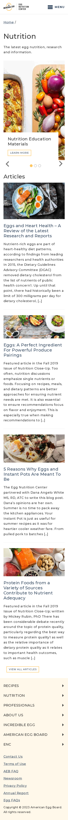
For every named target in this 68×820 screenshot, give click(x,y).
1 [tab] (32, 166)
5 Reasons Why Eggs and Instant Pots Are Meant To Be (32, 474)
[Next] (61, 164)
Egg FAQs (11, 800)
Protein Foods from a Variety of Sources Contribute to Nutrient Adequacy (28, 590)
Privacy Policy (15, 786)
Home (8, 22)
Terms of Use (14, 764)
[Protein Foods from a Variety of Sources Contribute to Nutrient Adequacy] (34, 562)
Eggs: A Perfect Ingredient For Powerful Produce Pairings (32, 350)
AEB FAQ (10, 771)
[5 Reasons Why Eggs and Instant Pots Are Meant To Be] (34, 448)
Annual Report (16, 793)
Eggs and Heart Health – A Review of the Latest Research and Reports (32, 230)
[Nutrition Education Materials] (34, 110)
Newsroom (12, 778)
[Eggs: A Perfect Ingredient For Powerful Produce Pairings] (34, 326)
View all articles (23, 669)
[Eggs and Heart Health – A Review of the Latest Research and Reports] (34, 201)
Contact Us (13, 757)
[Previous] (7, 164)
